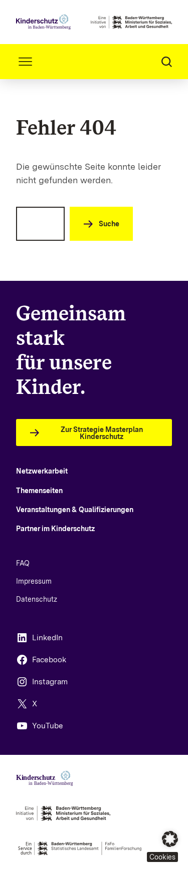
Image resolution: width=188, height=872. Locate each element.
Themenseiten (39, 491)
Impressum (34, 581)
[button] (162, 846)
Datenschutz (36, 599)
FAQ (23, 563)
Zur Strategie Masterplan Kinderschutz (102, 433)
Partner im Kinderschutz (55, 529)
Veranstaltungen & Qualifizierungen (74, 510)
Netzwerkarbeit (42, 471)
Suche (109, 224)
